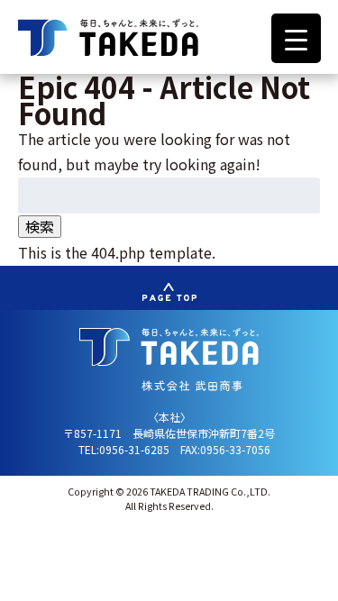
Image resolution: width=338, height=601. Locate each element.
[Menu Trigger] (296, 38)
